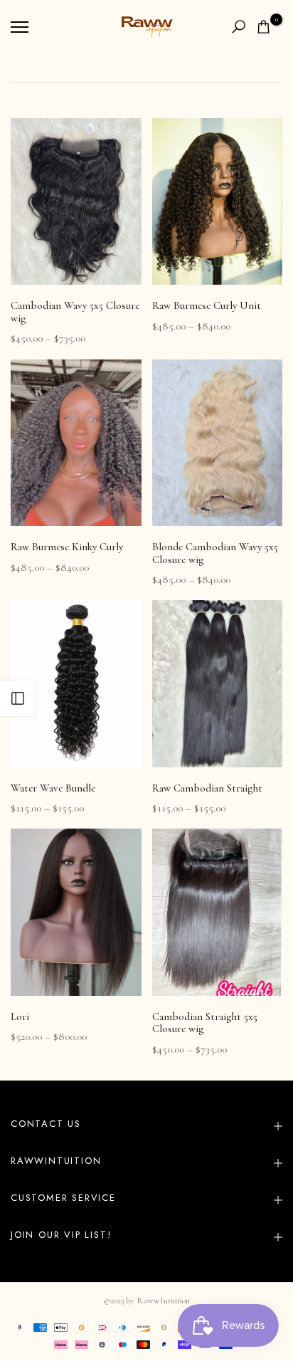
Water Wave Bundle (53, 788)
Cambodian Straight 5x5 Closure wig (204, 1023)
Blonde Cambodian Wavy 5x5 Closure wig (215, 553)
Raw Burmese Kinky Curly (67, 546)
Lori (20, 1016)
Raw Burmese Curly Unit (206, 305)
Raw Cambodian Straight (207, 788)
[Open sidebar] (18, 698)
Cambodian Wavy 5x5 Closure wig (75, 312)
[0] (263, 27)
